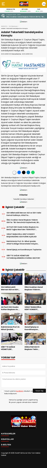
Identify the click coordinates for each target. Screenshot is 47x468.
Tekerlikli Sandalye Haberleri (23, 199)
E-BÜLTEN (6, 445)
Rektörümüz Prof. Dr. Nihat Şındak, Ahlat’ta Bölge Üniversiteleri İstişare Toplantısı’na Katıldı (22, 242)
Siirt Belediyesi (13, 26)
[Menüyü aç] (3, 4)
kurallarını (19, 391)
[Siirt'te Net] (23, 4)
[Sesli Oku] (14, 173)
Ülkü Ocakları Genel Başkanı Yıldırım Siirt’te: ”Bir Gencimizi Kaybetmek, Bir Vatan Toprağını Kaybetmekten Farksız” (25, 17)
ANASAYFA (4, 26)
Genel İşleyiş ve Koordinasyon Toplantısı (24, 249)
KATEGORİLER (8, 434)
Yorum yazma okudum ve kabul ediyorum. (18, 392)
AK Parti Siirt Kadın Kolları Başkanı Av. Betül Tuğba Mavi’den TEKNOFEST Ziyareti (23, 228)
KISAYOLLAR (7, 439)
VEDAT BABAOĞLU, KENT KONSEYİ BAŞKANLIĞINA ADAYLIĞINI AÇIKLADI (22, 235)
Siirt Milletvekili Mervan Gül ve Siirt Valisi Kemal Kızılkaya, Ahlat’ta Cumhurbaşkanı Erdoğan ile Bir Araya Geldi (24, 214)
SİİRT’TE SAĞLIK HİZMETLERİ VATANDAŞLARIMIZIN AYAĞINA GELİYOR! (23, 256)
